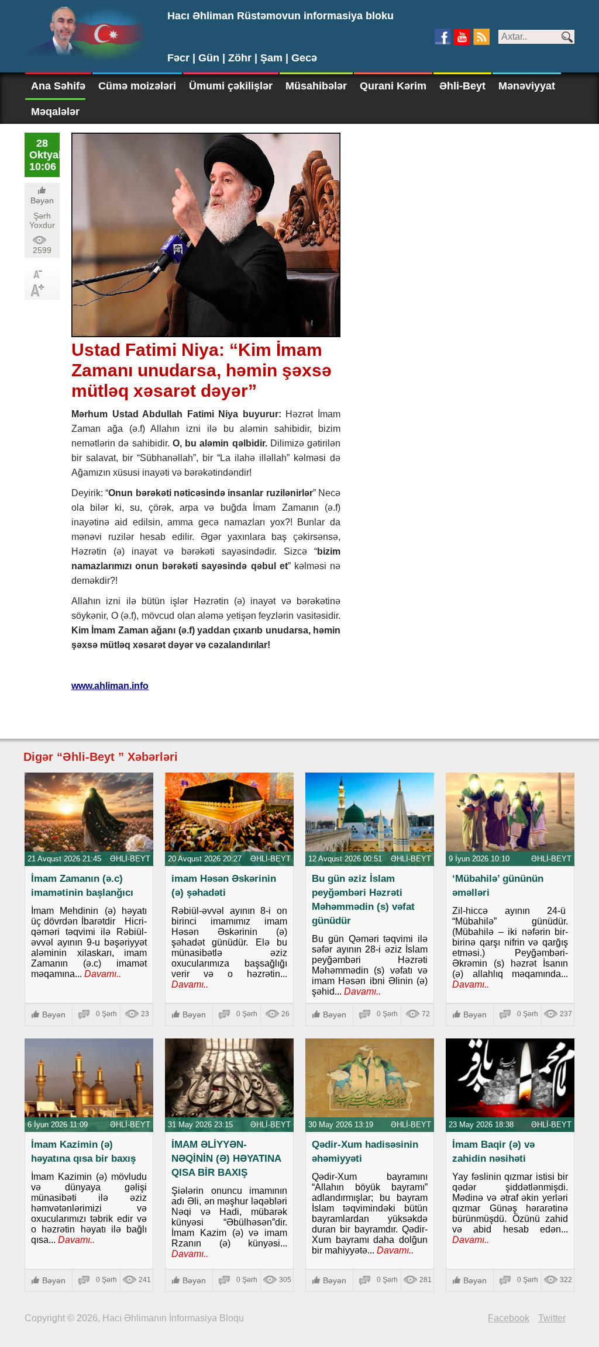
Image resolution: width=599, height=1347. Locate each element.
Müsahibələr (316, 86)
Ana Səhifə (58, 86)
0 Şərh (106, 1014)
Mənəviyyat (526, 86)
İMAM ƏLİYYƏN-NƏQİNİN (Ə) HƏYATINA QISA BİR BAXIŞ (226, 1158)
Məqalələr (55, 111)
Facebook (508, 1318)
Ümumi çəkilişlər (231, 86)
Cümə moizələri (137, 86)
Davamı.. (101, 974)
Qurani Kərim (393, 86)
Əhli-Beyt (462, 86)
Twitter (552, 1318)
